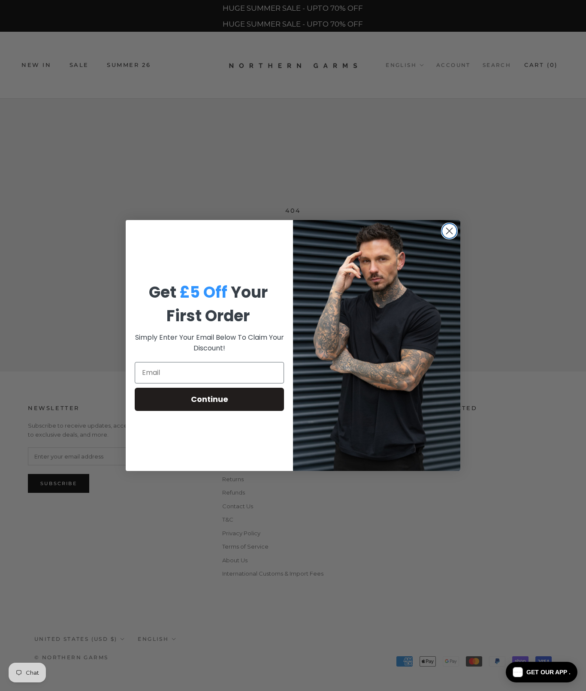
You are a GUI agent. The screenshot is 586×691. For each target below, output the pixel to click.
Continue (209, 399)
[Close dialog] (449, 230)
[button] (541, 672)
